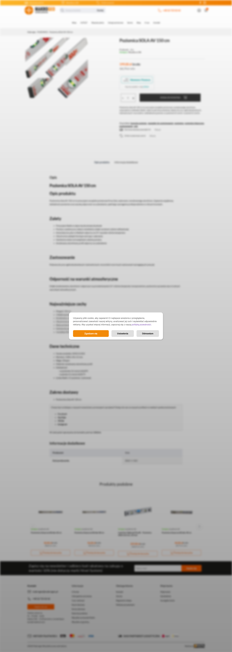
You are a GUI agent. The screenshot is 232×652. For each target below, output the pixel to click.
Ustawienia (122, 333)
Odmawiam (147, 333)
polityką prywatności (141, 324)
